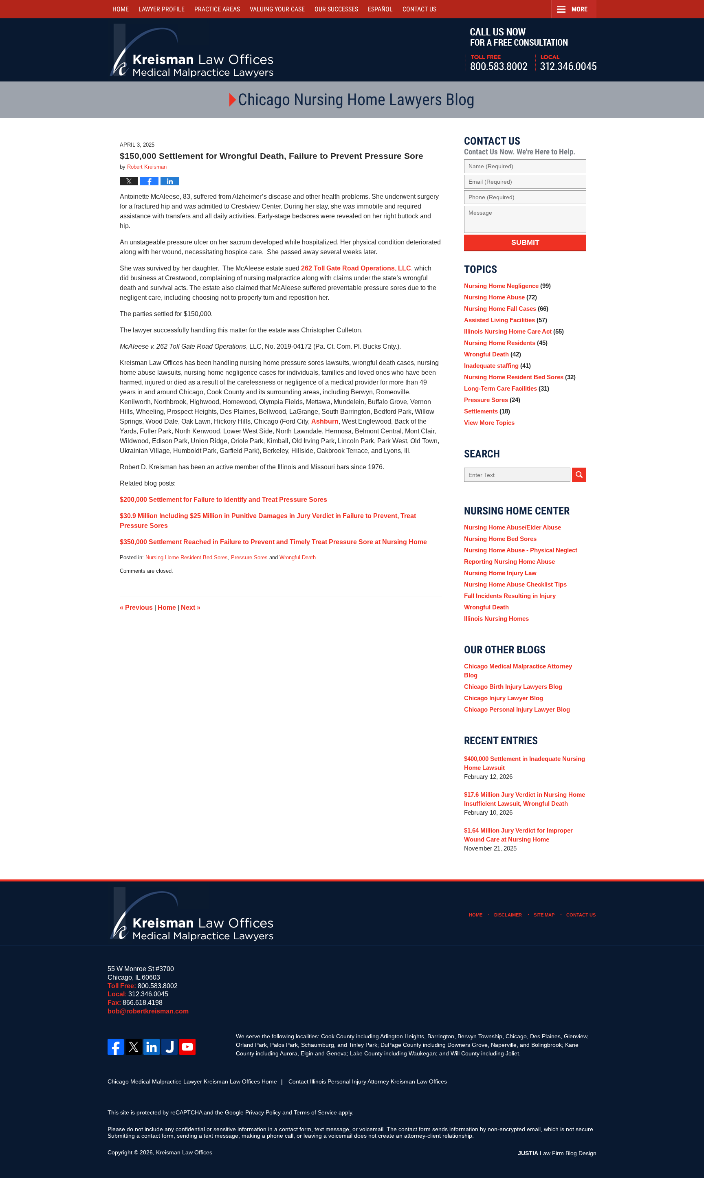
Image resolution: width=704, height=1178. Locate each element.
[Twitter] (134, 1047)
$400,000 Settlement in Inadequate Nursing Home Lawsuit (524, 763)
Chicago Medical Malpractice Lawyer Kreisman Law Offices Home (192, 1081)
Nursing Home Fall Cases (506, 308)
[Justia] (169, 1047)
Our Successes (336, 9)
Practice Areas (217, 9)
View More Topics (489, 422)
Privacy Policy (263, 1112)
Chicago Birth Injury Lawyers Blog (513, 686)
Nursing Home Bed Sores (500, 538)
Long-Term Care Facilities (506, 388)
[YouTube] (187, 1047)
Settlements (487, 411)
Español (380, 9)
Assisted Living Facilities (505, 319)
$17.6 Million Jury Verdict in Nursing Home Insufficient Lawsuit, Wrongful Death (524, 799)
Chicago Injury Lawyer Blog (503, 697)
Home (120, 9)
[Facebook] (116, 1047)
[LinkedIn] (152, 1047)
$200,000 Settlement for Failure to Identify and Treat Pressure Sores (223, 499)
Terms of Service (315, 1112)
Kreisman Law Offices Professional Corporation (192, 49)
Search (579, 475)
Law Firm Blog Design (557, 1153)
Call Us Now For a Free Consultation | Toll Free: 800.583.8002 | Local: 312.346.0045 (531, 50)
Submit (525, 242)
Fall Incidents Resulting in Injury (510, 595)
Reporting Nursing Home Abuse (509, 561)
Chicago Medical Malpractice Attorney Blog (518, 671)
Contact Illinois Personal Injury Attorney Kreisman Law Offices (367, 1081)
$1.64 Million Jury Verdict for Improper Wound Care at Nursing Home (518, 835)
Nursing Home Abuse (500, 297)
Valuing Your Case (277, 9)
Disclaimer (508, 914)
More (579, 9)
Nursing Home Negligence (507, 285)
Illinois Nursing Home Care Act (514, 331)
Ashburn (325, 421)
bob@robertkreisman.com (148, 1011)
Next (190, 607)
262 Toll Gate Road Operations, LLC (356, 268)
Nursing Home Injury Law (500, 572)
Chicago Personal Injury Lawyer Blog (517, 709)
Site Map (544, 914)
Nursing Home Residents (506, 342)
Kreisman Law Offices (184, 1152)
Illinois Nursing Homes (496, 618)
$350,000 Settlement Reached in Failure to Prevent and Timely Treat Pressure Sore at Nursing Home (273, 541)
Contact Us (581, 914)
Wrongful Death (297, 557)
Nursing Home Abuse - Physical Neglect (520, 550)
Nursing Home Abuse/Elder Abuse (512, 527)
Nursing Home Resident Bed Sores (186, 557)
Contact (419, 9)
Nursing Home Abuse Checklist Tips (515, 584)
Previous (136, 607)
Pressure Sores (249, 557)
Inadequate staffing (497, 365)
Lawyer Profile (162, 9)
